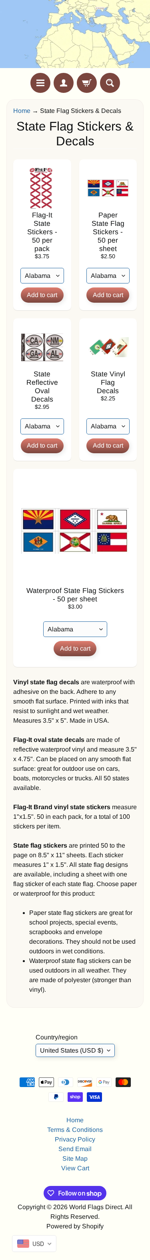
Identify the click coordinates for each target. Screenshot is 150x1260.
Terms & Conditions (75, 1129)
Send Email (75, 1148)
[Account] (64, 83)
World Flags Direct (95, 1207)
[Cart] (87, 83)
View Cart (75, 1168)
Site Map (75, 1158)
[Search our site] (110, 83)
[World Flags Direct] (75, 36)
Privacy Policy (75, 1139)
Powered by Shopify (75, 1226)
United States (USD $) (71, 1050)
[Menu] (40, 83)
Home (21, 110)
